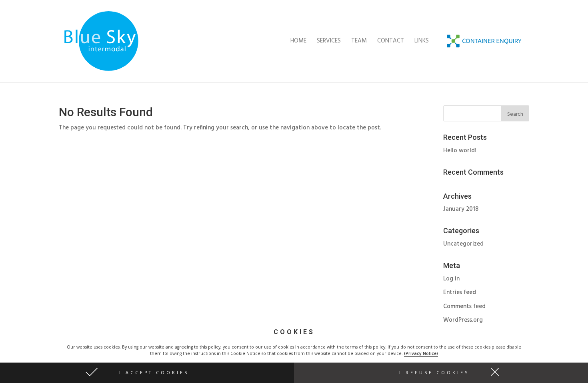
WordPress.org (463, 320)
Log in (451, 279)
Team (359, 42)
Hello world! (459, 150)
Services (329, 42)
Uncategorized (463, 244)
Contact (390, 42)
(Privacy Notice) (421, 353)
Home (298, 42)
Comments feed (464, 306)
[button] (147, 373)
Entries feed (459, 292)
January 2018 (460, 209)
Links (421, 42)
